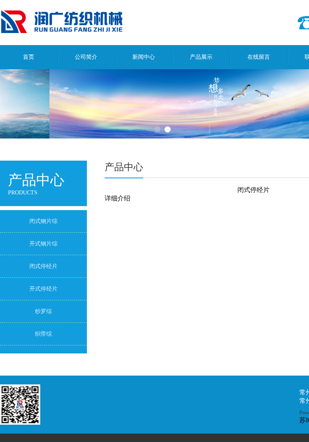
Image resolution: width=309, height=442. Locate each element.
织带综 (43, 334)
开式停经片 (43, 289)
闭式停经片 (43, 266)
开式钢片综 (43, 244)
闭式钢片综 (43, 221)
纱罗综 (43, 311)
